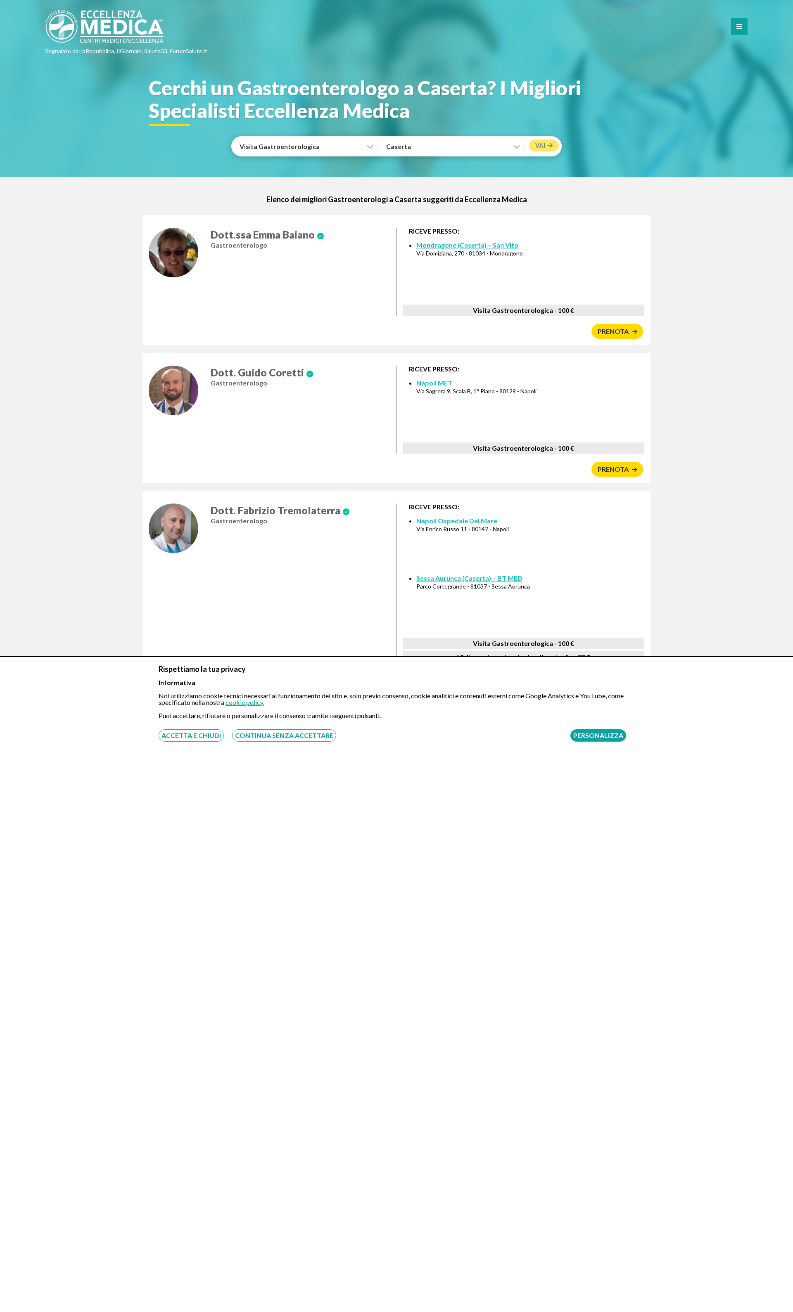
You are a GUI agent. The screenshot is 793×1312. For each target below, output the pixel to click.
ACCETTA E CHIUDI (191, 735)
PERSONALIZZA (598, 735)
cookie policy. (245, 702)
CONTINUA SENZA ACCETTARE (284, 735)
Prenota (614, 331)
